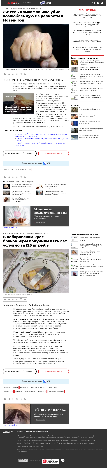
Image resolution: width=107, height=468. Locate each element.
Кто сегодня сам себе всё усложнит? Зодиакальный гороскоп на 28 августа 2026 (87, 24)
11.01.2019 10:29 (7, 8)
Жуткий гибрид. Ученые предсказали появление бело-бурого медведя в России (92, 83)
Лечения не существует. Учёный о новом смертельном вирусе (90, 68)
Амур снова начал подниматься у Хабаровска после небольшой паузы (87, 41)
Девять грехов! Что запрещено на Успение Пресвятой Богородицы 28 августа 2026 (87, 15)
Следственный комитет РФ (60, 69)
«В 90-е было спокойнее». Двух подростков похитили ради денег (91, 96)
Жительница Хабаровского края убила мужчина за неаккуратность (55, 186)
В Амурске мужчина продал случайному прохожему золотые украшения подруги (55, 193)
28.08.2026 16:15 (8, 233)
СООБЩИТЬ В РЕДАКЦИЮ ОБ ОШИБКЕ (37, 431)
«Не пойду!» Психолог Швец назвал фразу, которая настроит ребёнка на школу (87, 32)
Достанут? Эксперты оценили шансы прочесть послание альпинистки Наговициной (92, 259)
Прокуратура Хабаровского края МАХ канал (17, 294)
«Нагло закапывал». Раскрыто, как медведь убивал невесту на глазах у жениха (91, 266)
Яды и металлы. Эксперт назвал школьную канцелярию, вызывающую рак (90, 252)
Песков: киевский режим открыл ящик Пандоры (89, 122)
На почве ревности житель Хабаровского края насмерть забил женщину (21, 193)
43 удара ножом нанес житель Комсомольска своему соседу (22, 185)
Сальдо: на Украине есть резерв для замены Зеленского (91, 129)
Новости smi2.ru (10, 227)
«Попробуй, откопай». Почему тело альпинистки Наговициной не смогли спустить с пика (91, 273)
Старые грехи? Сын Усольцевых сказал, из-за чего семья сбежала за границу (91, 238)
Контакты (20, 431)
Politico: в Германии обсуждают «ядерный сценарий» (89, 115)
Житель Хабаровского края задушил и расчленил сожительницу (21, 199)
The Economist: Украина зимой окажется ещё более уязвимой (89, 136)
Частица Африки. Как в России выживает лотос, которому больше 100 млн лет (91, 76)
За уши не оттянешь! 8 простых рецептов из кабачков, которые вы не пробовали (92, 62)
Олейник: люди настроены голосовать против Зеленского (89, 108)
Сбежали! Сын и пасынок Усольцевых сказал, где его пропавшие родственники (92, 90)
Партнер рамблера (35, 460)
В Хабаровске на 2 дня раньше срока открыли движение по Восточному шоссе (87, 49)
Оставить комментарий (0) (53, 153)
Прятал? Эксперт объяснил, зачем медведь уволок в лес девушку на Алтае (91, 245)
